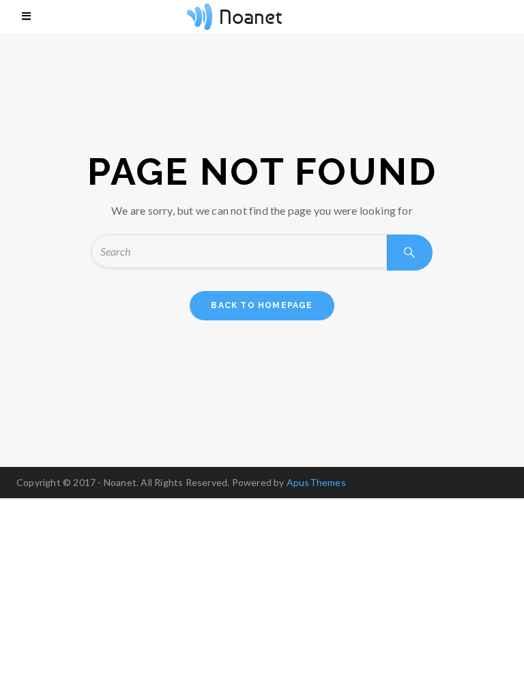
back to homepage (261, 305)
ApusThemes (316, 482)
